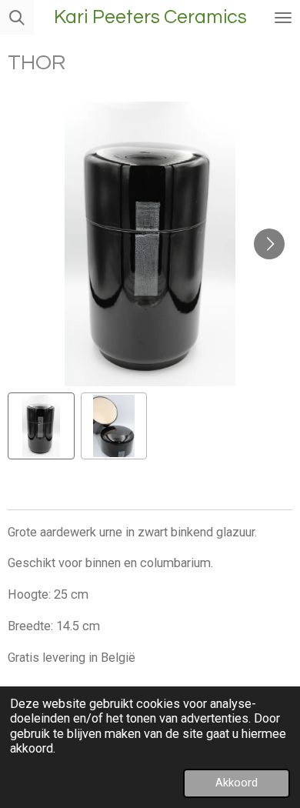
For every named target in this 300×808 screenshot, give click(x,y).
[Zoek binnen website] (17, 17)
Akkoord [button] (236, 783)
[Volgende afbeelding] (269, 244)
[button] (41, 425)
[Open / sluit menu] (283, 17)
